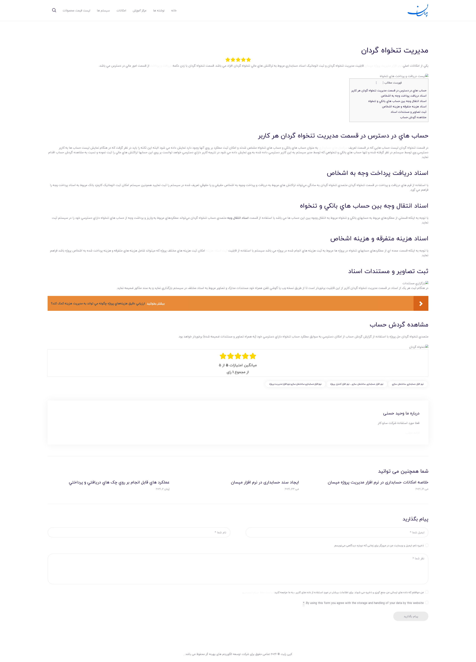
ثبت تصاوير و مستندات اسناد (408, 111)
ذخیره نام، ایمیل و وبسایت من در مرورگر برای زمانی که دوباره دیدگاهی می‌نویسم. (379, 545)
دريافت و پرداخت (161, 65)
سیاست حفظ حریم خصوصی (258, 592)
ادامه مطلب (412, 432)
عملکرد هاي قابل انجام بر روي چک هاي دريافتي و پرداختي (119, 482)
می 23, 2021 (292, 489)
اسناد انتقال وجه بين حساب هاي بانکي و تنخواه (397, 101)
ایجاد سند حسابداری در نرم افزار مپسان (265, 482)
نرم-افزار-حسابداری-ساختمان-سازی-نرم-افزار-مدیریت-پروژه (295, 384)
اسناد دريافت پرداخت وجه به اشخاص (403, 95)
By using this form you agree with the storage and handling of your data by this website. (363, 603)
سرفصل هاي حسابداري (333, 147)
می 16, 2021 (422, 489)
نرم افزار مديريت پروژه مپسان (383, 65)
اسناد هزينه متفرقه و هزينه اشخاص (404, 106)
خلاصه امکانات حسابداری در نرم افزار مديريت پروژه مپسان (378, 482)
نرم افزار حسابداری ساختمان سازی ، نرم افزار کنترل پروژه (356, 384)
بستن (380, 83)
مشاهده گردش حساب (413, 117)
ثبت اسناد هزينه (217, 250)
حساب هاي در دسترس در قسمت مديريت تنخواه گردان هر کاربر (388, 90)
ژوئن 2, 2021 (163, 489)
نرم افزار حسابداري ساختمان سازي (408, 384)
